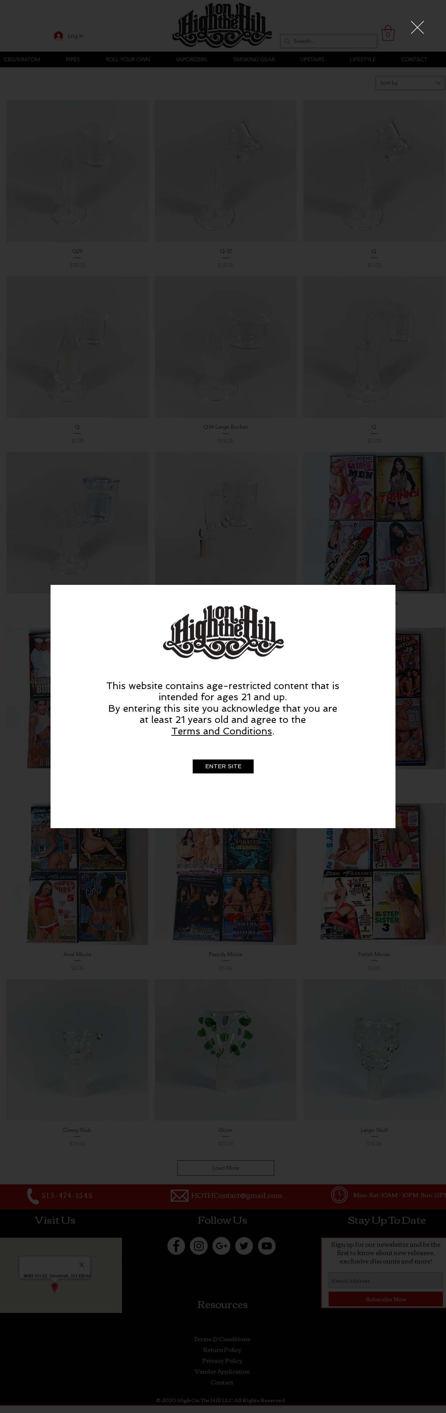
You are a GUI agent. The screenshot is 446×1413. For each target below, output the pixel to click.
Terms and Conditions (221, 731)
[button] (417, 27)
